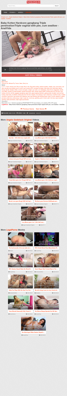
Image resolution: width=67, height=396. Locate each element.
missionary (49, 95)
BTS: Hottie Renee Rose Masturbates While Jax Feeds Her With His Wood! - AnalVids (46, 243)
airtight (50, 86)
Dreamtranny (12, 314)
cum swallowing (42, 90)
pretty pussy (16, 98)
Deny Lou (25, 83)
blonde (7, 90)
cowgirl (30, 90)
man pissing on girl (41, 95)
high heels (8, 95)
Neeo (21, 83)
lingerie (33, 95)
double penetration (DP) (28, 91)
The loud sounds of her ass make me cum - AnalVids (20, 243)
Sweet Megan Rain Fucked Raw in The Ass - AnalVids (46, 264)
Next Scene (40, 109)
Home (5, 12)
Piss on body (20, 86)
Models (20, 12)
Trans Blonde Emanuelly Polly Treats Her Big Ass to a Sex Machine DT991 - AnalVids (20, 306)
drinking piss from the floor (53, 91)
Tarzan (17, 83)
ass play (6, 88)
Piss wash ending (34, 86)
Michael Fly (12, 83)
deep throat (50, 90)
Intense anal (13, 86)
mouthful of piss (56, 95)
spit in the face (51, 98)
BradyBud (38, 293)
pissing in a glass (60, 96)
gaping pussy (47, 93)
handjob (54, 93)
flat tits (12, 93)
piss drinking (33, 96)
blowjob (12, 90)
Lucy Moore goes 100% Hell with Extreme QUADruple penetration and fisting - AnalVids (46, 132)
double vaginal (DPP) (40, 91)
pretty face (9, 98)
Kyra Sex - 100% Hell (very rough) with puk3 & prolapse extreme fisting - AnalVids (20, 132)
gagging (17, 93)
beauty (3, 90)
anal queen (59, 86)
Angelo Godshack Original (19, 119)
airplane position (44, 86)
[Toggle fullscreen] (62, 69)
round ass (31, 98)
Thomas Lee (5, 83)
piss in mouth (51, 96)
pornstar (4, 98)
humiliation (14, 95)
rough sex (25, 98)
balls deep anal (48, 88)
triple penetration (11, 99)
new (14, 96)
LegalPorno (11, 229)
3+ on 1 (4, 86)
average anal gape (38, 88)
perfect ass (19, 96)
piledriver (24, 96)
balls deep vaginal (57, 88)
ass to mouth (19, 88)
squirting (4, 99)
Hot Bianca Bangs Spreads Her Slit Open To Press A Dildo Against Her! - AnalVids (46, 306)
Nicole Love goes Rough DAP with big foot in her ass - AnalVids (20, 197)
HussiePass (38, 250)
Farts (7, 86)
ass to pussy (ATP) (28, 88)
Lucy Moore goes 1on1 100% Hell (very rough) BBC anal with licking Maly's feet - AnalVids (33, 217)
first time (8, 93)
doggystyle (56, 90)
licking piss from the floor (24, 95)
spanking (37, 98)
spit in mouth (43, 98)
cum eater (35, 90)
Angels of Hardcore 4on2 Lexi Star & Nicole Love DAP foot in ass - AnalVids (46, 154)
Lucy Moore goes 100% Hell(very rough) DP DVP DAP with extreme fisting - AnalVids (46, 175)
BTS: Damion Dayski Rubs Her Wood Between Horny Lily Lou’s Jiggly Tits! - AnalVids (20, 264)
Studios (12, 12)
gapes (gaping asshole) (38, 93)
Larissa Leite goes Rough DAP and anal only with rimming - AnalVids (20, 154)
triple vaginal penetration (22, 99)
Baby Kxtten (5, 81)
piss (29, 96)
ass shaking (12, 88)
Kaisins (11, 250)
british (16, 90)
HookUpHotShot (39, 271)
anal (54, 86)
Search (57, 6)
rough (21, 98)
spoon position (59, 98)
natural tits (10, 96)
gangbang (22, 93)
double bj (10, 91)
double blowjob (17, 91)
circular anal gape (22, 90)
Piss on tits (26, 86)
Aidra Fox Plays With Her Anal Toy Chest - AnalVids (20, 286)
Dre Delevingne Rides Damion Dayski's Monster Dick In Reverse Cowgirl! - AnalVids (33, 327)
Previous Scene (28, 109)
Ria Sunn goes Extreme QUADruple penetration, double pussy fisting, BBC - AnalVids (46, 196)
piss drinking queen (43, 96)
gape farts (28, 93)
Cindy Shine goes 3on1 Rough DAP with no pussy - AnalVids (20, 176)
